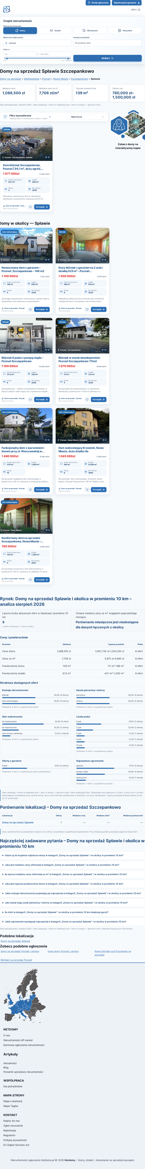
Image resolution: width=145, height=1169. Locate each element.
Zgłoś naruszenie (13, 1125)
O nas (6, 1035)
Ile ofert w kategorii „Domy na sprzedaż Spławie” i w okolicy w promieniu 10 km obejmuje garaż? (56, 912)
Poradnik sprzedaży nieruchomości (23, 1072)
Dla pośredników (12, 1086)
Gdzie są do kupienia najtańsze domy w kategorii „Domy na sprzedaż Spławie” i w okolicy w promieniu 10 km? (64, 855)
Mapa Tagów (10, 1106)
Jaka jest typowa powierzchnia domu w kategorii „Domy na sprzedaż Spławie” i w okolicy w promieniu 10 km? (64, 883)
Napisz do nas (11, 1120)
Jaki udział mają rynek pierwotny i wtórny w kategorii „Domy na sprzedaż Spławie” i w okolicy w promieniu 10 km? (66, 902)
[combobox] (37, 43)
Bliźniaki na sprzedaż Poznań (16, 960)
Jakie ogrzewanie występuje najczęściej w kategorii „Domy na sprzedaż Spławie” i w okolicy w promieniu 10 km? (65, 921)
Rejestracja (9, 1130)
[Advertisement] (128, 196)
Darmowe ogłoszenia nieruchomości (23, 1045)
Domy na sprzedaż (10, 78)
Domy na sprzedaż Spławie (17, 822)
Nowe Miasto (60, 78)
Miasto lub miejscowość (13, 37)
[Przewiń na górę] (138, 1160)
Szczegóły (42, 207)
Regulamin (9, 1135)
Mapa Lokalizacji (12, 1101)
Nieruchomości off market (18, 1040)
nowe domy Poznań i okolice (63, 951)
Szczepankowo (79, 78)
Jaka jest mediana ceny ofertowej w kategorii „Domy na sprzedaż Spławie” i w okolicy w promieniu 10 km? (62, 864)
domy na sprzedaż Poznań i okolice (20, 951)
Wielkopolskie (31, 78)
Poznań (46, 78)
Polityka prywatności (15, 1140)
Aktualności (10, 1063)
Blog (5, 1067)
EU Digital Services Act (16, 1145)
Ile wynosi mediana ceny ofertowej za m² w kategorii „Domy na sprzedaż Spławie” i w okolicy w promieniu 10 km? (66, 874)
